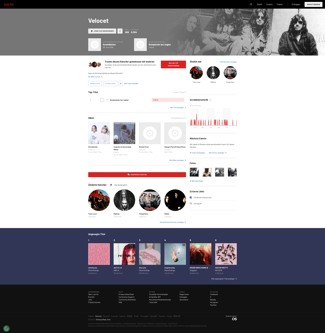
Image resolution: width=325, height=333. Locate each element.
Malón (166, 214)
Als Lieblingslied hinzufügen (107, 100)
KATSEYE (218, 270)
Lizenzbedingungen (129, 323)
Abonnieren (184, 300)
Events (269, 4)
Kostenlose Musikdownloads (160, 300)
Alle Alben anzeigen (176, 160)
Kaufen (92, 140)
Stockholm (93, 147)
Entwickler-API (155, 297)
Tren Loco (196, 82)
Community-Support (127, 297)
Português (144, 316)
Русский (153, 316)
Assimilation (109, 44)
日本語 (129, 316)
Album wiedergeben (95, 45)
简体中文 (177, 316)
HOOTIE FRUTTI (221, 268)
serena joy (92, 268)
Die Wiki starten (94, 77)
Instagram (198, 203)
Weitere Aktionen (120, 31)
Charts (280, 4)
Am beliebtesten (177, 118)
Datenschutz (141, 323)
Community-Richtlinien (127, 300)
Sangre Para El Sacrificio (174, 147)
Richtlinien (150, 323)
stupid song (169, 268)
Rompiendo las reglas (160, 44)
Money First (144, 147)
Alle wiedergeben (120, 185)
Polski (136, 316)
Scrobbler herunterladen (158, 294)
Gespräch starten (139, 174)
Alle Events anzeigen (216, 153)
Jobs (90, 300)
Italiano (122, 316)
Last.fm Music (173, 323)
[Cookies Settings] (6, 328)
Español (106, 316)
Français (114, 316)
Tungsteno (230, 82)
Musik (259, 4)
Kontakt (91, 297)
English (91, 316)
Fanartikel (153, 302)
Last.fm (11, 4)
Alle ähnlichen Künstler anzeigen (172, 222)
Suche (251, 4)
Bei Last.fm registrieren (173, 64)
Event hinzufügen (198, 153)
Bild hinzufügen (197, 181)
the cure (142, 268)
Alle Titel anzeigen (177, 107)
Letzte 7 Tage (178, 92)
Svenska (161, 316)
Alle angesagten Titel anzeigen (223, 279)
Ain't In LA (118, 268)
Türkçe (169, 316)
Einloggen (296, 4)
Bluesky (213, 300)
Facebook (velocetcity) (202, 197)
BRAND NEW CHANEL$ (199, 268)
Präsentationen (94, 302)
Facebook (214, 294)
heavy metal (95, 83)
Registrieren (313, 4)
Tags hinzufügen (121, 83)
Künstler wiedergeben (104, 31)
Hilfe (120, 302)
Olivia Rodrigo (93, 270)
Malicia (213, 82)
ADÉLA (116, 270)
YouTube (213, 305)
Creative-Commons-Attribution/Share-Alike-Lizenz (159, 326)
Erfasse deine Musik (126, 294)
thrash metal (110, 83)
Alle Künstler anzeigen (228, 62)
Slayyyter (193, 270)
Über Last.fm (93, 294)
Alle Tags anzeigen (131, 83)
